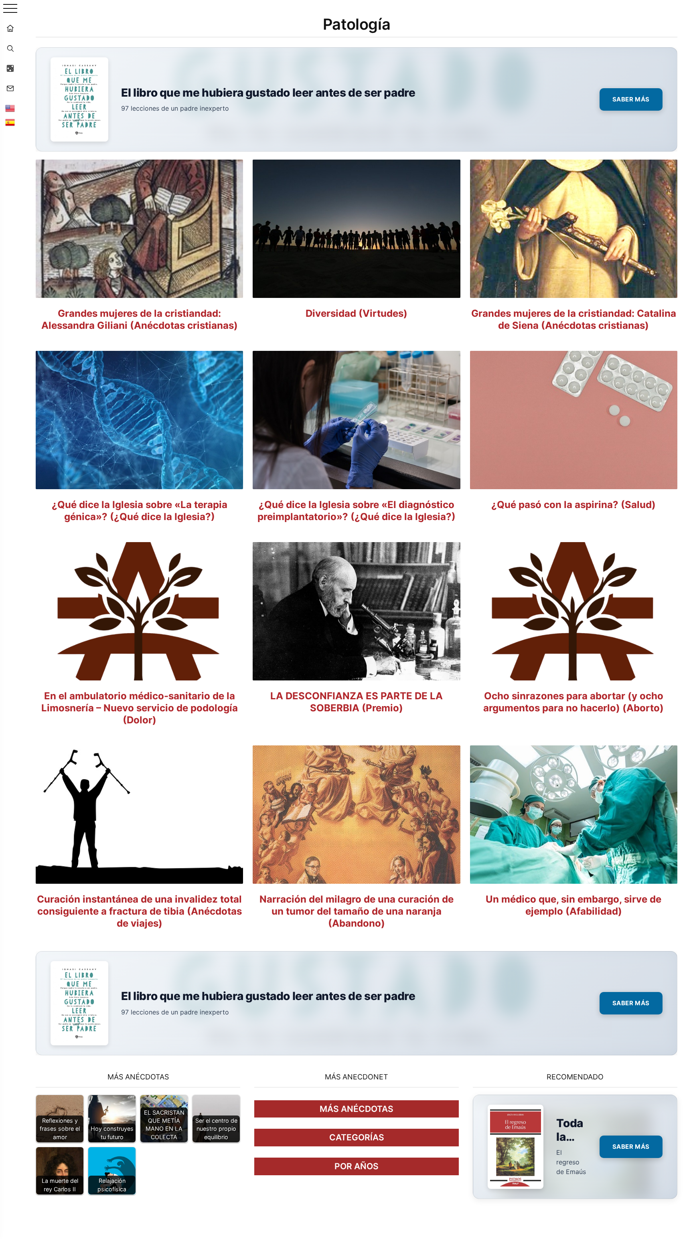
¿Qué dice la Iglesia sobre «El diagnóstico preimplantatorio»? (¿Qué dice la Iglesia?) (356, 510)
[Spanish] (10, 122)
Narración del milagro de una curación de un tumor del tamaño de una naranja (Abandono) (356, 911)
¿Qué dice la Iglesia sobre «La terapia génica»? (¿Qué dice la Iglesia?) (139, 510)
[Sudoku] (10, 68)
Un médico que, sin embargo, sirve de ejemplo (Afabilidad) (573, 905)
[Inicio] (10, 28)
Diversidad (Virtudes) (356, 313)
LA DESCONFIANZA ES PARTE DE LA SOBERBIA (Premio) (356, 702)
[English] (10, 108)
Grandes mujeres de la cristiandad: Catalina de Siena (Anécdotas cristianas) (573, 319)
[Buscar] (10, 48)
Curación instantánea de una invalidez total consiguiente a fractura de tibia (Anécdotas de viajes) (139, 911)
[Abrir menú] (10, 9)
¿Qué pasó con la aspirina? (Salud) (573, 504)
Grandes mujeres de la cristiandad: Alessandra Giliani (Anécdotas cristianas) (139, 319)
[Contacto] (10, 88)
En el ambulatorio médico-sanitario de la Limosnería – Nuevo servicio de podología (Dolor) (139, 708)
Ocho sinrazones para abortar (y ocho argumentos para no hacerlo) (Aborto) (573, 702)
